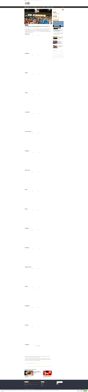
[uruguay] (38, 350)
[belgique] (38, 63)
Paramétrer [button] (81, 390)
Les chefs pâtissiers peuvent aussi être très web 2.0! (37, 372)
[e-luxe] (25, 7)
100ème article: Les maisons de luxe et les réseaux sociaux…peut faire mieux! (40, 366)
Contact (42, 384)
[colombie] (38, 121)
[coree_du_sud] (38, 141)
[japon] (38, 218)
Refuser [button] (78, 390)
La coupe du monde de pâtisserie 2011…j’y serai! (31, 363)
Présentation (42, 383)
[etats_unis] (38, 179)
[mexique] (38, 257)
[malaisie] (38, 238)
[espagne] (38, 160)
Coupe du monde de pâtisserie (35, 27)
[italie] (38, 199)
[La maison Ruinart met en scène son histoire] (58, 21)
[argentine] (38, 43)
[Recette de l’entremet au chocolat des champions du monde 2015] (55, 36)
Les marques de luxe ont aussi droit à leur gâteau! (47, 376)
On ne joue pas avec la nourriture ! (28, 376)
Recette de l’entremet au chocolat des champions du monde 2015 (60, 38)
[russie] (38, 296)
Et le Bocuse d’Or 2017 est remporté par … (31, 0)
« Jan (53, 60)
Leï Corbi (30, 27)
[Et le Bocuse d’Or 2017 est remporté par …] (55, 45)
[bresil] (38, 82)
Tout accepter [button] (85, 390)
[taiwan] (38, 334)
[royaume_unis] (38, 276)
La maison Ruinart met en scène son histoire (58, 30)
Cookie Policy (42, 385)
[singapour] (38, 315)
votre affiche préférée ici (37, 31)
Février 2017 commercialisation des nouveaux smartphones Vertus (60, 42)
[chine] (38, 102)
